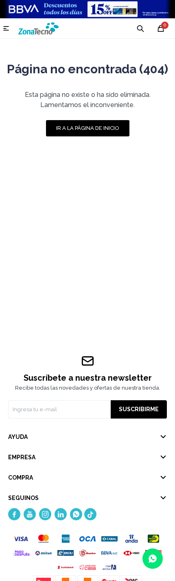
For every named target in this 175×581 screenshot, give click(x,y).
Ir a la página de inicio (87, 128)
